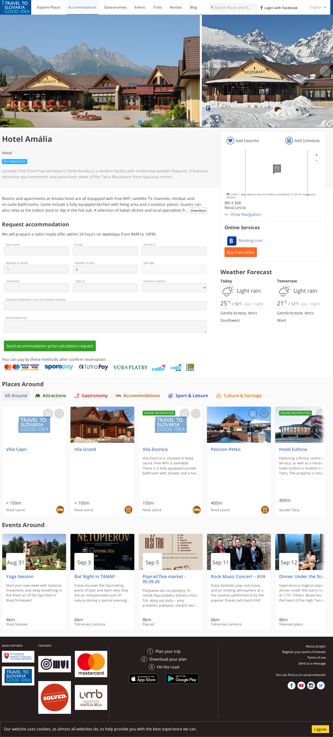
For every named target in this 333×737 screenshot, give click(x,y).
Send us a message (312, 663)
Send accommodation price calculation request (49, 346)
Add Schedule (307, 140)
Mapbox (231, 197)
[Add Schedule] (48, 413)
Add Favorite (247, 140)
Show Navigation (245, 214)
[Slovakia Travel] (17, 7)
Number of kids (84, 262)
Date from (13, 281)
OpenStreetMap (265, 194)
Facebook (291, 685)
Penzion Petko (226, 449)
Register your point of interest (304, 652)
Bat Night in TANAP (94, 576)
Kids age (149, 262)
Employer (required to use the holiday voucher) (35, 299)
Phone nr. (150, 244)
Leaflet (233, 194)
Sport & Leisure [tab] (192, 395)
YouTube (301, 685)
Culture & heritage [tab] (243, 395)
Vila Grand (85, 449)
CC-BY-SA (296, 194)
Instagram (311, 685)
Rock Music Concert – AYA (238, 576)
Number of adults (17, 262)
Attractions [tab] (54, 395)
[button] (316, 155)
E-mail (79, 244)
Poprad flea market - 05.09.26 (164, 579)
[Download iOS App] (143, 684)
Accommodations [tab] (141, 395)
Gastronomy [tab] (95, 395)
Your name (13, 244)
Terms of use (316, 657)
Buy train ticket (241, 252)
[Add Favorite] (59, 413)
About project (316, 646)
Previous (7, 71)
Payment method (155, 281)
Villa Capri (16, 449)
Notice (16, 317)
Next (325, 71)
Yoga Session (19, 576)
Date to (80, 281)
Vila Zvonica (155, 449)
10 (193, 122)
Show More (198, 210)
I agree (320, 729)
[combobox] (233, 7)
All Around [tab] (16, 395)
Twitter (321, 685)
